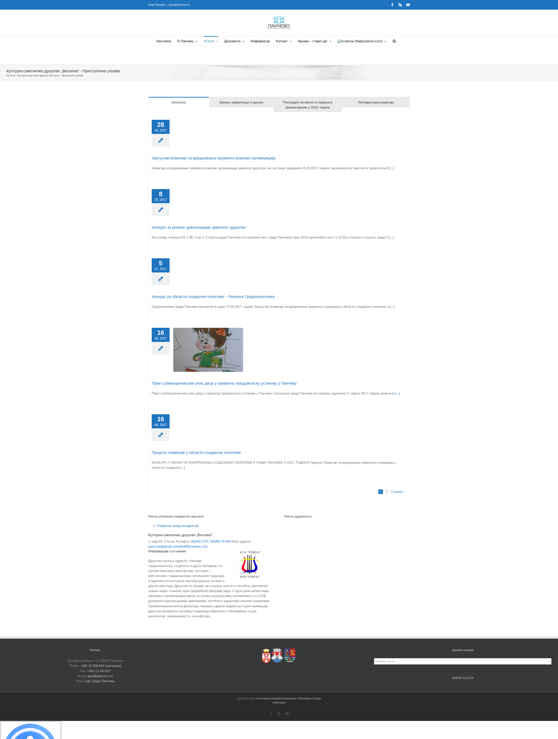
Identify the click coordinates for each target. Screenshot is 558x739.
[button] (394, 41)
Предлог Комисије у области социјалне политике (196, 452)
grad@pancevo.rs (179, 4)
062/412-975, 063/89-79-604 (211, 541)
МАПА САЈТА (462, 678)
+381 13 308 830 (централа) (100, 666)
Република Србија (310, 698)
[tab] (178, 102)
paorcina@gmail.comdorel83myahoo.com (178, 546)
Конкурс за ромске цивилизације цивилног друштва (199, 227)
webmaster (279, 702)
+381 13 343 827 (99, 671)
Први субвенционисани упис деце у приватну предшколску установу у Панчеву (224, 383)
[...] (391, 168)
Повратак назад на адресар (177, 526)
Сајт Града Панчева (99, 681)
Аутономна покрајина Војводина (276, 698)
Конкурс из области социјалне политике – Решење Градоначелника (213, 296)
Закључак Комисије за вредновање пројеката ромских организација (213, 158)
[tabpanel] (279, 307)
